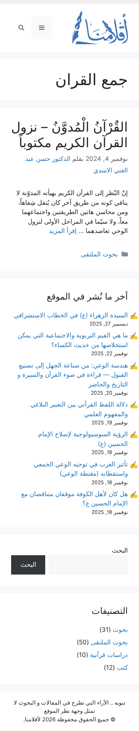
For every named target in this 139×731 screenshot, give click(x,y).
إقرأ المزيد (63, 230)
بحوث (120, 629)
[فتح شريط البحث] (21, 28)
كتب (122, 667)
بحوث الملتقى (99, 254)
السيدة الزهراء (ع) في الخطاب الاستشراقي (71, 315)
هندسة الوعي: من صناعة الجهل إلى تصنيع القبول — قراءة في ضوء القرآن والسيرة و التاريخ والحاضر (72, 375)
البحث (120, 550)
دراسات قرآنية (109, 655)
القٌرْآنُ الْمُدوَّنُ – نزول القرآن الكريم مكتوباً (69, 134)
